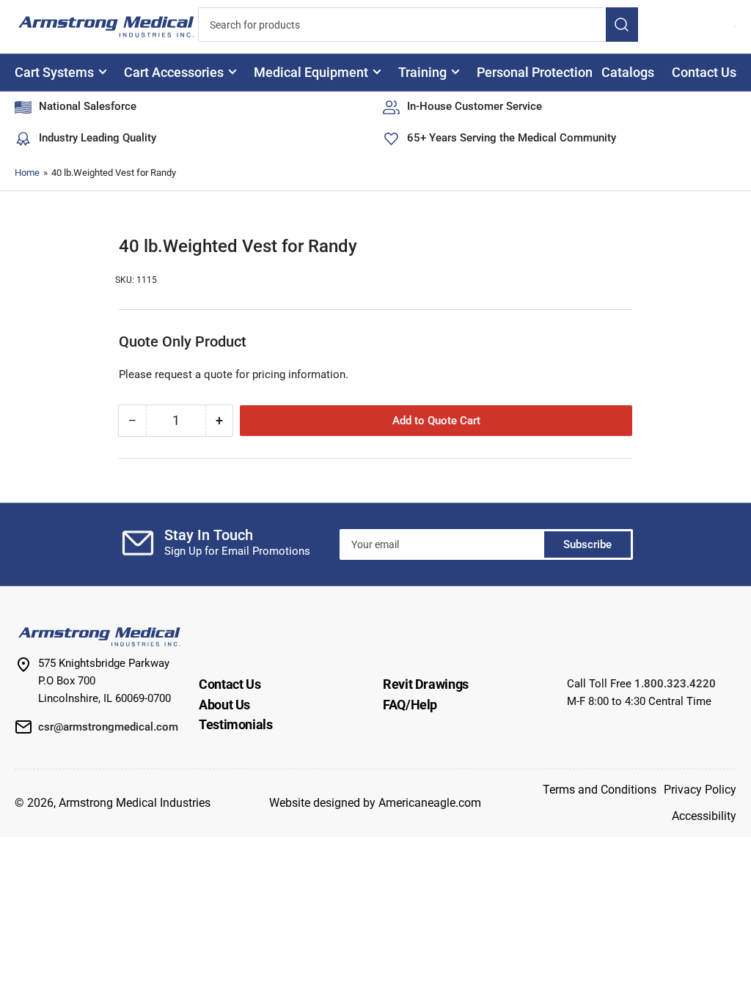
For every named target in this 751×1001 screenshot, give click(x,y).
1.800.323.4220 (675, 683)
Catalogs (627, 72)
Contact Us (704, 72)
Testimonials (236, 724)
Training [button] (422, 72)
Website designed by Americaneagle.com (375, 803)
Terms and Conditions (599, 790)
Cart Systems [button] (54, 72)
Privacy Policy (700, 790)
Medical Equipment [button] (311, 72)
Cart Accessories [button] (174, 72)
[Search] (622, 24)
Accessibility (704, 816)
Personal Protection (535, 72)
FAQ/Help (410, 704)
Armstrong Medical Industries (134, 803)
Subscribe (587, 544)
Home (27, 172)
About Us (224, 704)
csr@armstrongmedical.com (108, 727)
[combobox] (418, 24)
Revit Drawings (426, 684)
